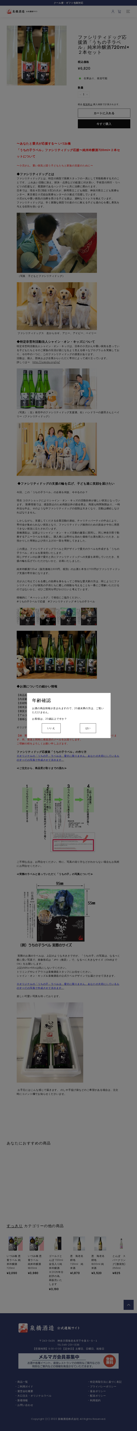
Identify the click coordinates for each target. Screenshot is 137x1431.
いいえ (51, 728)
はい (88, 728)
